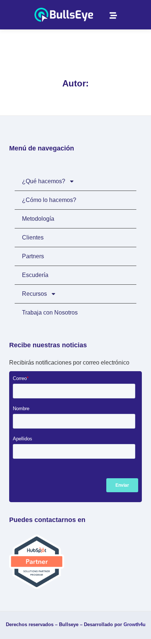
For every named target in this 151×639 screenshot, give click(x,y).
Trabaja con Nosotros (50, 312)
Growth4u (135, 624)
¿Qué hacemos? (43, 181)
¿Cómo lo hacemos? (49, 200)
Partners (33, 256)
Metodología (38, 219)
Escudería (35, 275)
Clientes (33, 237)
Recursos (34, 294)
